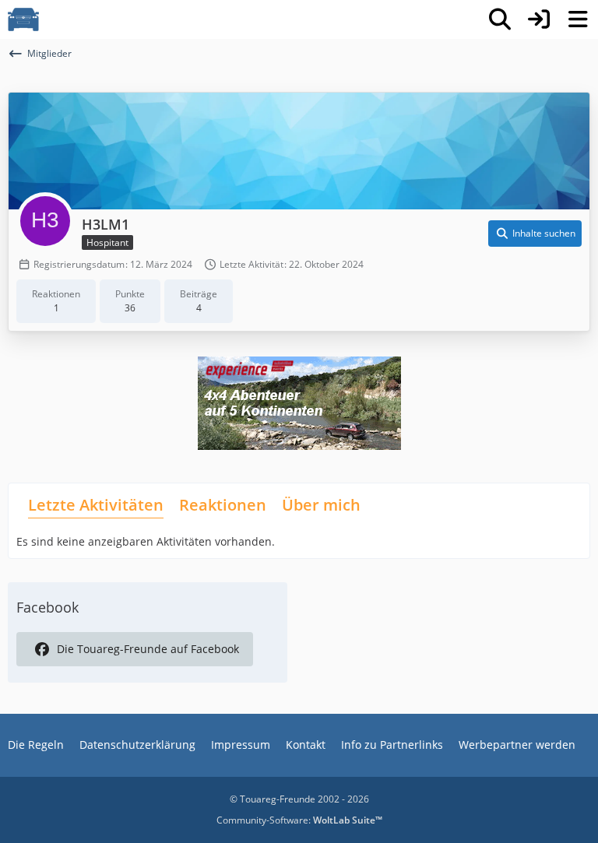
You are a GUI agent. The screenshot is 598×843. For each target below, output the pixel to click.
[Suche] (499, 19)
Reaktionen (222, 504)
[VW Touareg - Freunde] (23, 19)
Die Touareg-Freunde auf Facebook (148, 648)
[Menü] (577, 19)
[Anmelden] (538, 19)
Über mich (321, 504)
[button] (535, 233)
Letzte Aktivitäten (96, 504)
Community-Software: (299, 820)
